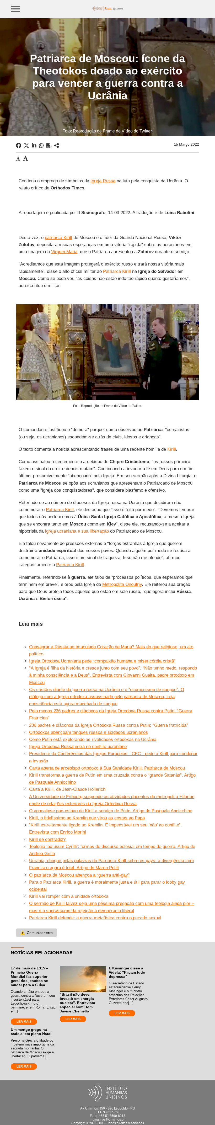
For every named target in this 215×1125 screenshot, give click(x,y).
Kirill (171, 449)
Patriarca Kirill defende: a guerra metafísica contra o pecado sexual (95, 917)
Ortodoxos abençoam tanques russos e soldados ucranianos (88, 732)
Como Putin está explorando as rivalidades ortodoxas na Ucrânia (92, 739)
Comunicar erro (36, 933)
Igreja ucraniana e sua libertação (77, 531)
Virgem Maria (64, 251)
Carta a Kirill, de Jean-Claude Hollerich (67, 789)
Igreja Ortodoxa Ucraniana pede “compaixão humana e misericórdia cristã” (102, 661)
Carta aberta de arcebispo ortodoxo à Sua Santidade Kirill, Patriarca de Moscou (107, 768)
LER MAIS (24, 1021)
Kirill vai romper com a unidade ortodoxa (68, 896)
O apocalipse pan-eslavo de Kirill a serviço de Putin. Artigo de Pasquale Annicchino (110, 810)
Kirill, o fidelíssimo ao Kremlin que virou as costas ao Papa (87, 817)
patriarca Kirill (58, 237)
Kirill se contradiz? (47, 839)
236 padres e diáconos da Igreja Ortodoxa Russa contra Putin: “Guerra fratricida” (108, 725)
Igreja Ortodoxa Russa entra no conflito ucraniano (78, 746)
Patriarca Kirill (117, 271)
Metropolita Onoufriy (122, 584)
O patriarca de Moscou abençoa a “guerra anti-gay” (79, 875)
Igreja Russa (102, 180)
